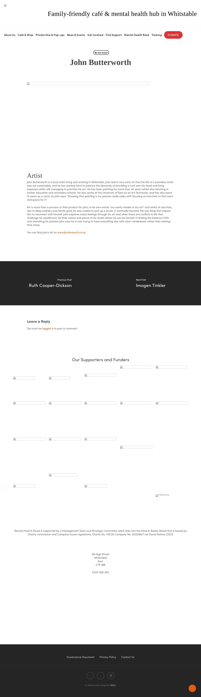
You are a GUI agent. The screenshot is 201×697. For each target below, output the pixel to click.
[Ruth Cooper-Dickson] (50, 283)
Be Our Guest (101, 52)
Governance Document (80, 657)
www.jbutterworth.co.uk (71, 232)
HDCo (113, 685)
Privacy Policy (108, 657)
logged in (48, 328)
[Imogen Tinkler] (150, 283)
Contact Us (127, 657)
